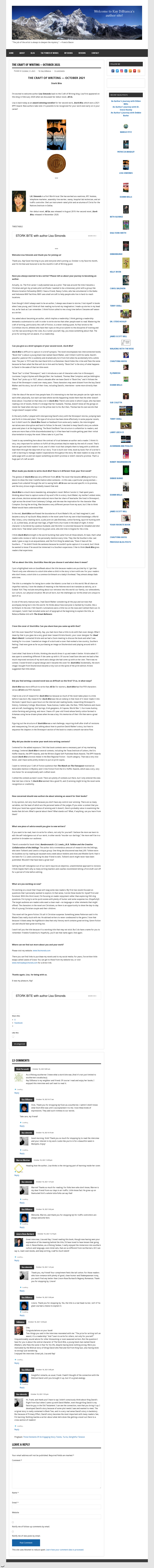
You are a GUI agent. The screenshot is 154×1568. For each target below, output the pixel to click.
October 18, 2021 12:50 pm (37, 1322)
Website (15, 1512)
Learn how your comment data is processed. (65, 1550)
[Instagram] (121, 70)
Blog (33, 53)
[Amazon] (130, 70)
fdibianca (20, 1322)
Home (11, 53)
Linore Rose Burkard (25, 1234)
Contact (95, 53)
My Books (68, 53)
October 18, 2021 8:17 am (45, 1099)
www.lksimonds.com (41, 950)
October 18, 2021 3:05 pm (45, 1370)
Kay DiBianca (46, 71)
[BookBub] (134, 70)
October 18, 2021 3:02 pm (45, 1209)
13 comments (59, 71)
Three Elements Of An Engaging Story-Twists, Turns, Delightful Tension (54, 1437)
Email (15, 1502)
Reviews (82, 53)
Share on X (92, 236)
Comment (17, 1460)
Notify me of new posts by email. (26, 1536)
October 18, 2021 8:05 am (41, 1069)
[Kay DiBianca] (77, 39)
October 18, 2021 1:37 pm (45, 1182)
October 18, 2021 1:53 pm (39, 1394)
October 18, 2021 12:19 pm (47, 1234)
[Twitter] (117, 70)
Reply (16, 1093)
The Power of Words (49, 53)
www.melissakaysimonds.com (24, 963)
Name (15, 1493)
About (22, 53)
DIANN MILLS (116, 385)
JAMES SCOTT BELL (118, 336)
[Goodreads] (138, 70)
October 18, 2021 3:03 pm (45, 1297)
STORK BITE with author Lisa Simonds (41, 235)
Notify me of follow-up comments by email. (31, 1526)
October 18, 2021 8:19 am (45, 1133)
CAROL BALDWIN (117, 288)
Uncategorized (19, 1044)
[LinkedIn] (125, 70)
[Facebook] (112, 70)
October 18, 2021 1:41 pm (45, 1267)
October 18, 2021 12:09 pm (43, 1160)
